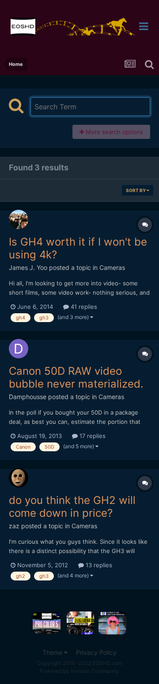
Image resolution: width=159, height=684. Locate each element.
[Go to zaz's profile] (18, 478)
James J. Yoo (28, 267)
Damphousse (27, 396)
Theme (53, 652)
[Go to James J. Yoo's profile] (18, 219)
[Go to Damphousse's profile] (18, 348)
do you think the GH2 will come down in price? (72, 506)
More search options (113, 131)
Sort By (136, 190)
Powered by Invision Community (79, 671)
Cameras (112, 267)
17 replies (92, 435)
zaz (14, 526)
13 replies (98, 565)
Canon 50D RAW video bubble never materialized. (76, 377)
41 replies (83, 306)
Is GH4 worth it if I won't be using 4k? (78, 248)
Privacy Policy (96, 652)
